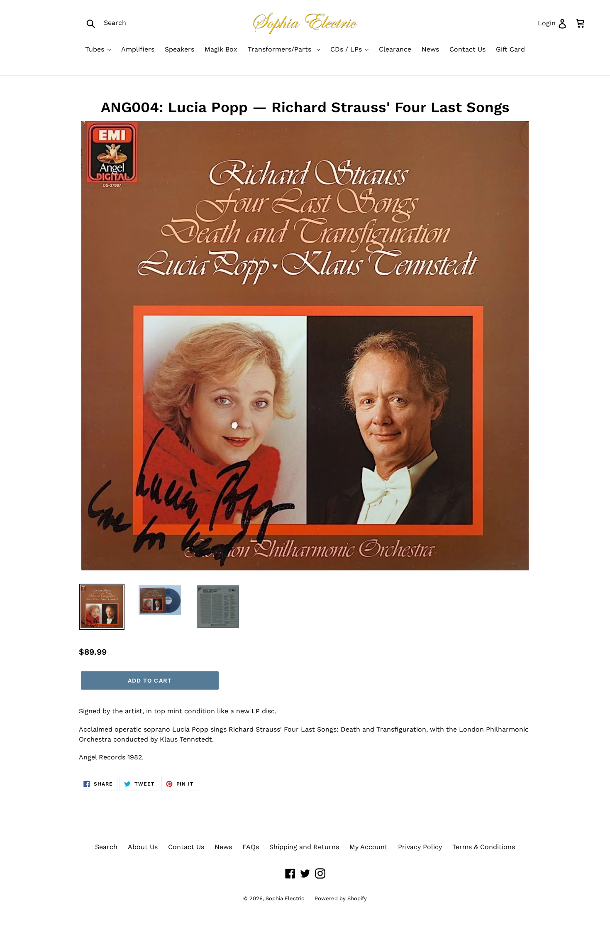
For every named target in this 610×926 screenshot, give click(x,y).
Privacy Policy (420, 847)
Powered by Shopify (341, 898)
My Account (368, 847)
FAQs (250, 847)
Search (106, 847)
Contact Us (186, 847)
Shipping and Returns (304, 847)
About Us (143, 847)
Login (555, 23)
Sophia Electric (285, 898)
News (223, 847)
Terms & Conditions (483, 847)
